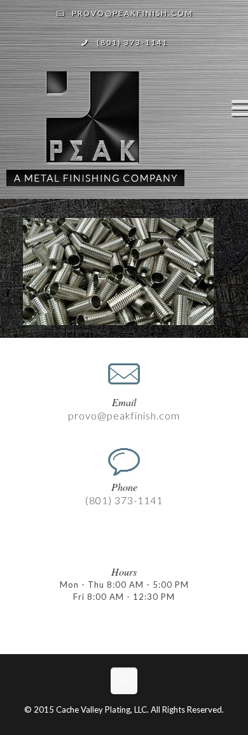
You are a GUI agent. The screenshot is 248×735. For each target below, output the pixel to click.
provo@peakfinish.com (132, 13)
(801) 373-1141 (132, 42)
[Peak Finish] (95, 134)
